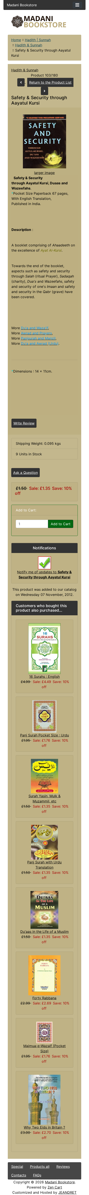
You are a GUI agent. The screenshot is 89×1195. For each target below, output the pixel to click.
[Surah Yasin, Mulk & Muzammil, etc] (44, 776)
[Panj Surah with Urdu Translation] (44, 842)
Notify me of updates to (44, 574)
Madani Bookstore (60, 1182)
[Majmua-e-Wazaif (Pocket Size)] (44, 1032)
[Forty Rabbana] (44, 975)
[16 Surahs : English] (44, 648)
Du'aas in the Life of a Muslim (44, 931)
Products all (39, 1166)
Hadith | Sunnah (38, 40)
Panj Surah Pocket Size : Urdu (44, 735)
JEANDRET (67, 1192)
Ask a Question (25, 472)
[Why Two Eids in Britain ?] (44, 1099)
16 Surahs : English (44, 676)
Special (17, 1166)
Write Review (24, 423)
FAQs (37, 1175)
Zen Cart (55, 1187)
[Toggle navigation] (77, 5)
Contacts (18, 1175)
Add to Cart (60, 524)
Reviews (63, 1166)
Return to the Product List (50, 82)
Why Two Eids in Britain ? (44, 1127)
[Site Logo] (44, 22)
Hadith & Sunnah (28, 45)
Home (16, 40)
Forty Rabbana (44, 998)
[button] (49, 1177)
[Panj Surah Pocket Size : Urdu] (44, 716)
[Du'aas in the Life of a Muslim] (44, 909)
